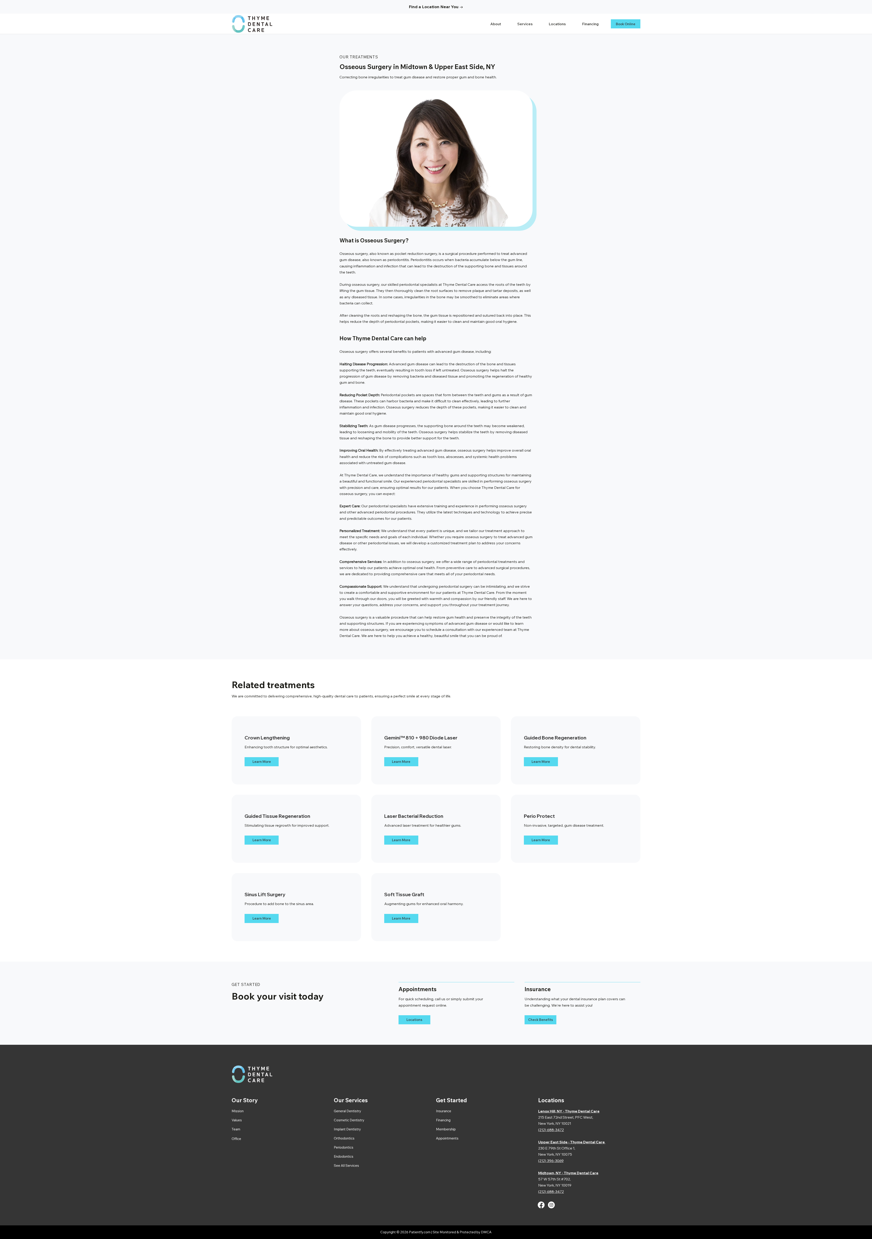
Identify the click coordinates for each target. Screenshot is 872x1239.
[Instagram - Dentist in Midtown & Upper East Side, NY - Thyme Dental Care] (551, 1205)
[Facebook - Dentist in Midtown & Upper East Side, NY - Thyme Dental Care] (541, 1205)
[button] (529, 24)
